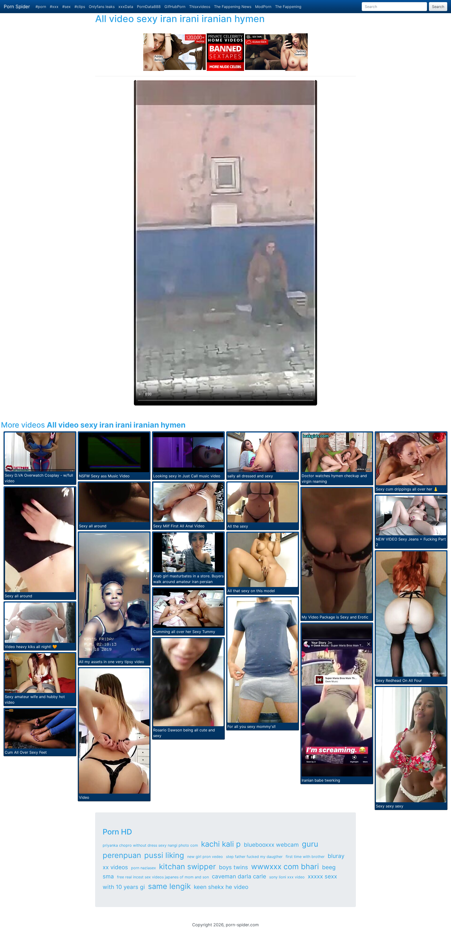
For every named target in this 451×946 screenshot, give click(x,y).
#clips (79, 6)
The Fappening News (232, 6)
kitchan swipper (187, 866)
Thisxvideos (199, 6)
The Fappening (288, 6)
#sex (66, 6)
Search (438, 6)
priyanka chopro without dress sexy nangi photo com (150, 845)
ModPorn (263, 6)
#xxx (54, 6)
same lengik (169, 886)
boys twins (233, 867)
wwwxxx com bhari (285, 866)
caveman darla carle (239, 876)
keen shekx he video (221, 887)
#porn (40, 6)
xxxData (125, 6)
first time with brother (305, 856)
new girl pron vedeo (205, 856)
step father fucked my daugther (254, 856)
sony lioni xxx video (287, 877)
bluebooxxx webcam (271, 844)
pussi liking (164, 855)
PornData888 (149, 6)
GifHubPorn (174, 6)
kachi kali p (221, 844)
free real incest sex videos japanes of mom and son (163, 877)
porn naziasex (143, 867)
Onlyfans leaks (102, 6)
